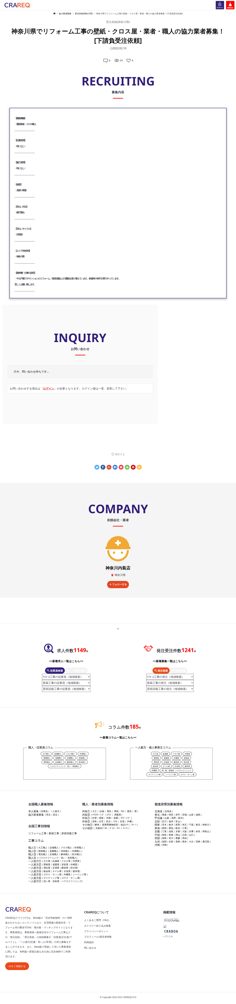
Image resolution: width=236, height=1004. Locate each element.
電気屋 (156, 762)
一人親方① (34, 861)
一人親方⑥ (34, 878)
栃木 (171, 824)
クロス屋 (176, 754)
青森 (164, 814)
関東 (157, 824)
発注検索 (162, 670)
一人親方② (34, 864)
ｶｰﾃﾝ (125, 828)
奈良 (198, 831)
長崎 (178, 841)
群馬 (178, 824)
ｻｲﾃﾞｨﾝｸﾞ (125, 817)
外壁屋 (187, 754)
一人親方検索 (77, 670)
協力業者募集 (36, 814)
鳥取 (164, 834)
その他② (87, 828)
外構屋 (176, 758)
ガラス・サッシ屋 (187, 774)
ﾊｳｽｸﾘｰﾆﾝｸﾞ (98, 814)
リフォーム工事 (37, 833)
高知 (184, 838)
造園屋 (166, 758)
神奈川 (205, 824)
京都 (178, 831)
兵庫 (191, 831)
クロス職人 (70, 754)
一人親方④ (34, 871)
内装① (86, 811)
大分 (191, 841)
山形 (191, 814)
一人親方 (54, 811)
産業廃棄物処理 (110, 824)
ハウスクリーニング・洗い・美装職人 (64, 766)
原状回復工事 (69, 833)
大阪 (184, 831)
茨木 (164, 824)
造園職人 (58, 758)
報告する (120, 454)
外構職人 (70, 758)
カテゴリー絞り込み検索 (97, 925)
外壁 (94, 817)
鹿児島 (205, 841)
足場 (122, 821)
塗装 (94, 821)
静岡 (164, 828)
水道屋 (177, 766)
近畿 (157, 831)
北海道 (158, 811)
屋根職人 (47, 758)
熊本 (184, 841)
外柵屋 (154, 770)
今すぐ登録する (17, 966)
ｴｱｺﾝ (109, 814)
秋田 (171, 814)
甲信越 (158, 818)
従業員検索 (56, 670)
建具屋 (187, 766)
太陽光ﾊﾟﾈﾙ (101, 828)
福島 (198, 814)
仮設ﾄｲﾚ (125, 824)
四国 (157, 838)
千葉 (191, 824)
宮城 (184, 814)
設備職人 (57, 754)
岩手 (178, 814)
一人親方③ (34, 867)
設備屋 (165, 754)
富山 (178, 821)
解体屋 (176, 762)
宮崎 (198, 841)
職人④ (32, 857)
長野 (173, 817)
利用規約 (89, 942)
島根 (171, 834)
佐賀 (171, 841)
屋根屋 (156, 758)
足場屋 (166, 762)
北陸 (157, 821)
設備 (102, 811)
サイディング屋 (154, 774)
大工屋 (155, 754)
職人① (32, 847)
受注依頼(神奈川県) (118, 22)
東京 (198, 824)
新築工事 (54, 833)
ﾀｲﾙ (115, 821)
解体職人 (70, 762)
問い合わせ (90, 947)
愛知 (171, 828)
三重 (184, 828)
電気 (109, 811)
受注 (48, 814)
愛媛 (178, 838)
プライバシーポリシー (96, 931)
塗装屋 (186, 758)
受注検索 (179, 670)
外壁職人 (83, 754)
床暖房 (117, 814)
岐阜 (178, 828)
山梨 (167, 817)
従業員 (44, 811)
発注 (55, 814)
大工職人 (46, 754)
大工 (94, 811)
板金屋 (155, 766)
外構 (108, 817)
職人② (32, 851)
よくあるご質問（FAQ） (97, 920)
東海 (157, 828)
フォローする (119, 584)
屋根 (101, 817)
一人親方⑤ (34, 874)
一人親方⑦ (34, 881)
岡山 (178, 834)
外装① (86, 818)
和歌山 (205, 831)
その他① (87, 824)
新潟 (180, 817)
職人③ (32, 854)
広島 (184, 834)
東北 (157, 814)
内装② (86, 814)
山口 (191, 834)
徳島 (164, 838)
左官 (101, 821)
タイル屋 (166, 766)
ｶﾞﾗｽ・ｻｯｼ (115, 828)
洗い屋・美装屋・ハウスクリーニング (176, 770)
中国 (157, 834)
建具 (129, 811)
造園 (116, 817)
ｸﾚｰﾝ (133, 824)
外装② (86, 821)
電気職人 (47, 762)
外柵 (129, 821)
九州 (157, 841)
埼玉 (184, 824)
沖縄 (157, 844)
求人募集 (33, 811)
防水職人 (82, 762)
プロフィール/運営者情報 (98, 936)
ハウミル (168, 936)
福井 (171, 821)
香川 (171, 838)
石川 (164, 821)
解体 (97, 824)
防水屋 (186, 762)
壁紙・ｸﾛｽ (119, 811)
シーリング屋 (170, 774)
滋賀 (171, 831)
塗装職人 (82, 758)
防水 (108, 821)
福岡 (164, 841)
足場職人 (58, 762)
